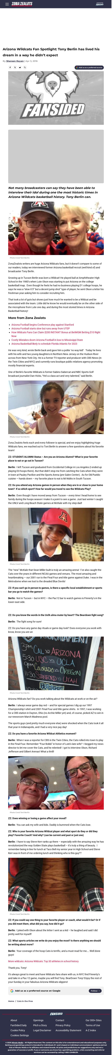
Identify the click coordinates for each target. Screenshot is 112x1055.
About (14, 1020)
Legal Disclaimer (42, 1030)
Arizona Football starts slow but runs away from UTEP (40, 328)
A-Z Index (91, 1030)
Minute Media (17, 1043)
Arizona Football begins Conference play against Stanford (42, 324)
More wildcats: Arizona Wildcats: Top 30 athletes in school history (43, 961)
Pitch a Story (40, 1025)
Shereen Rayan (15, 61)
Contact (60, 1020)
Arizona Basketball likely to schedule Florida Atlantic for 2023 (44, 343)
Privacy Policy (63, 1025)
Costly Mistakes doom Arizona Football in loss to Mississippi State (47, 339)
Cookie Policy (18, 1030)
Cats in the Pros (25, 1001)
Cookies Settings (20, 1035)
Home (11, 1001)
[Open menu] (7, 4)
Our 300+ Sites (93, 1020)
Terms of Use (93, 1025)
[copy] (25, 67)
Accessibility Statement (68, 1030)
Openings (38, 1020)
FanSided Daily (19, 1025)
